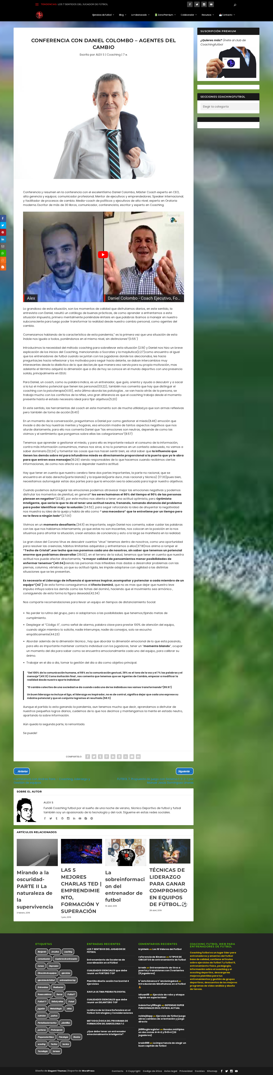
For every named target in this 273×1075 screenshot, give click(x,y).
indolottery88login (149, 1005)
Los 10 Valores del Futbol (167, 949)
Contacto (117, 1071)
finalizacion (58, 987)
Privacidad (185, 1071)
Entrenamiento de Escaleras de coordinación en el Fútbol (106, 961)
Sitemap (212, 1071)
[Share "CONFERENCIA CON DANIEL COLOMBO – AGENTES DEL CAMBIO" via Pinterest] (106, 756)
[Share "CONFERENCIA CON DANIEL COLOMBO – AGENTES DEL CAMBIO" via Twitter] (94, 756)
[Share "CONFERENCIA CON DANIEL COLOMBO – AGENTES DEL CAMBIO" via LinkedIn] (113, 756)
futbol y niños (57, 1001)
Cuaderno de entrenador (66, 959)
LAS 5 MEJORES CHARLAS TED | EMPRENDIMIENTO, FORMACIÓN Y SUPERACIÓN (81, 890)
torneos (56, 1051)
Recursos (206, 15)
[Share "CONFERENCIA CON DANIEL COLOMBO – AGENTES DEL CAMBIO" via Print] (138, 756)
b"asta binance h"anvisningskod (158, 981)
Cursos (41, 966)
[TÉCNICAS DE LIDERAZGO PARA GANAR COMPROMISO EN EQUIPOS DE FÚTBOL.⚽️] (170, 851)
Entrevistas (43, 987)
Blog (121, 15)
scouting (41, 1044)
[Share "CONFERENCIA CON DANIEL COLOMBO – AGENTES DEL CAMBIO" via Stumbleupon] (125, 756)
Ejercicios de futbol (101, 15)
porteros (42, 1030)
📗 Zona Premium (164, 15)
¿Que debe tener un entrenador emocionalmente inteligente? (106, 1033)
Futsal (71, 1001)
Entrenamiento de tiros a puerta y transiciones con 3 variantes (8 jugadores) (161, 970)
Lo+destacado (139, 15)
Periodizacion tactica (47, 1022)
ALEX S (100, 55)
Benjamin (42, 951)
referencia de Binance (152, 956)
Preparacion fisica (46, 1037)
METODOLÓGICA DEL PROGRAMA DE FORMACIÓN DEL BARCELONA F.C (107, 1022)
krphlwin (143, 949)
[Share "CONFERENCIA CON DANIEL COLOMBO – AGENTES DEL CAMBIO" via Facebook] (88, 756)
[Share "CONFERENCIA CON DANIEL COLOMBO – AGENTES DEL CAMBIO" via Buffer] (119, 756)
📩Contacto (225, 15)
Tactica (54, 1044)
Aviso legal (170, 1071)
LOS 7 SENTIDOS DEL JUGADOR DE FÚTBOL (83, 4)
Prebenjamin (56, 1030)
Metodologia (55, 1008)
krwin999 (143, 1043)
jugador (41, 1008)
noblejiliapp (145, 1016)
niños (69, 1008)
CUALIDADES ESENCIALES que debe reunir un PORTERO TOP (107, 972)
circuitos (55, 951)
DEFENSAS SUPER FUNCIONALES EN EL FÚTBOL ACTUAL (161, 1007)
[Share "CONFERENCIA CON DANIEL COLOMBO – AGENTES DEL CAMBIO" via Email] (132, 756)
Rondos (76, 1037)
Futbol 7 (71, 994)
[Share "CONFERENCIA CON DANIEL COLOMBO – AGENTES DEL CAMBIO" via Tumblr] (100, 756)
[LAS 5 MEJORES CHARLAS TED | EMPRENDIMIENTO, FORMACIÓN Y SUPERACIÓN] (81, 851)
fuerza (59, 994)
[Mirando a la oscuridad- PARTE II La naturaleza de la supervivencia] (37, 852)
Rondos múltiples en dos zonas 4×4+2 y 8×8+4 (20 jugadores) (161, 1032)
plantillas (65, 1022)
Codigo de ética (152, 1071)
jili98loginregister (149, 1029)
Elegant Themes (57, 1070)
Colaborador (187, 15)
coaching (68, 951)
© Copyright (133, 1071)
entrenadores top (67, 980)
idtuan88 (143, 994)
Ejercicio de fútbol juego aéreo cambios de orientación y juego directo (162, 1018)
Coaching (114, 55)
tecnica (65, 1044)
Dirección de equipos (47, 973)
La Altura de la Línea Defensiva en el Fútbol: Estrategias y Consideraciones (110, 1012)
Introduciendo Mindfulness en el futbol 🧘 (162, 985)
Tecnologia (42, 1051)
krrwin (142, 967)
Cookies (200, 1071)
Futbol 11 (42, 1001)
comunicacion (44, 959)
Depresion (53, 966)
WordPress (88, 1070)
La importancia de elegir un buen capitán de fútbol (162, 1044)
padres (54, 1015)
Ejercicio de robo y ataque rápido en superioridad (161, 996)
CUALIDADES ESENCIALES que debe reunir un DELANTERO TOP (107, 1001)
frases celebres (44, 994)
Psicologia (63, 1037)
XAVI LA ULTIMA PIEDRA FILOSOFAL (106, 991)
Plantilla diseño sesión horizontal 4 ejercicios (108, 982)
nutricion (42, 1015)
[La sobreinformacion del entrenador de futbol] (125, 852)
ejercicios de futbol (46, 980)
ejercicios (65, 973)
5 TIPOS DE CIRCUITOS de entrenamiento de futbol (162, 958)
